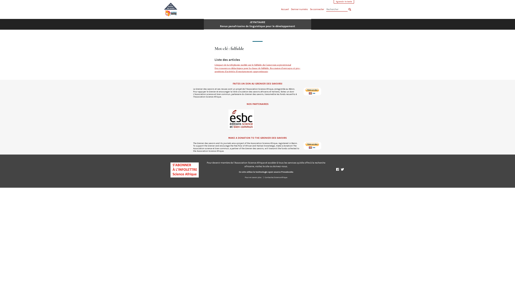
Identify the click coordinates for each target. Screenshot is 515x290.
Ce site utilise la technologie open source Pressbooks (266, 172)
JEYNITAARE (257, 24)
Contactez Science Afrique (276, 177)
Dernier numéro (299, 9)
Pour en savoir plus (253, 177)
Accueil (285, 9)
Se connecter (317, 9)
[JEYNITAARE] (171, 9)
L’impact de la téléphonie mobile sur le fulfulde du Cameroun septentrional (253, 65)
